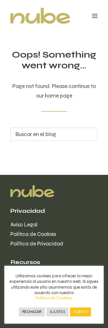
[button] (95, 16)
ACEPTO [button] (80, 311)
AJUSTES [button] (57, 311)
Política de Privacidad (36, 243)
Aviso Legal (23, 224)
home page (58, 95)
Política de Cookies (33, 234)
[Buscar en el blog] (54, 134)
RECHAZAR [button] (31, 311)
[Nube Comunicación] (40, 16)
